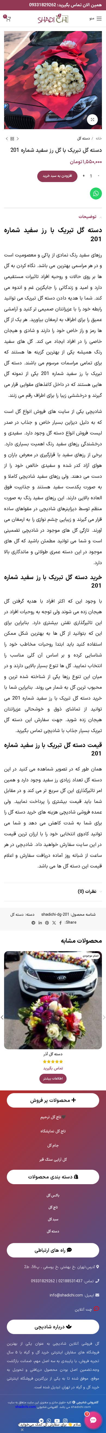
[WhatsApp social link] (49, 1421)
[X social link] (54, 922)
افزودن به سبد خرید (57, 176)
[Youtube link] (57, 1421)
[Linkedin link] (40, 922)
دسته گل (83, 138)
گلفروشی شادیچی (36, 1407)
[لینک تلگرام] (33, 922)
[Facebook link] (60, 922)
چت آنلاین (84, 1310)
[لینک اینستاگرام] (65, 1421)
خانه (98, 138)
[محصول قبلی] (17, 139)
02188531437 (70, 1281)
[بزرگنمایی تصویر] (92, 119)
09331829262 (43, 5)
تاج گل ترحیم (50, 1117)
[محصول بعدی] (7, 139)
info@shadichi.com (66, 1295)
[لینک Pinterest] (47, 922)
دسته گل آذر (53, 1054)
